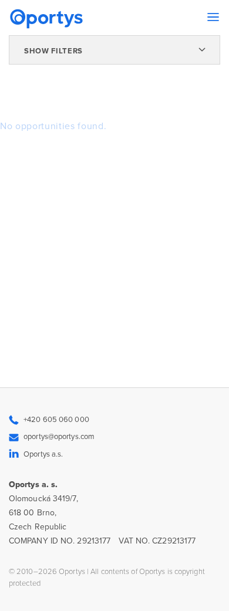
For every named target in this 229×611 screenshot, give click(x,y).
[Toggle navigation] (213, 17)
